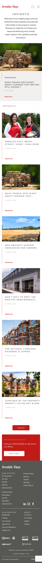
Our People (28, 518)
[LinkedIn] (24, 504)
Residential (5, 515)
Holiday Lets (6, 530)
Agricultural (6, 524)
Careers (27, 524)
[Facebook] (33, 504)
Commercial (6, 521)
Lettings (4, 518)
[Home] (21, 467)
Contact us (28, 515)
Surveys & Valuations (9, 527)
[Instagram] (28, 504)
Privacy (27, 553)
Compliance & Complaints (18, 553)
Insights (26, 521)
